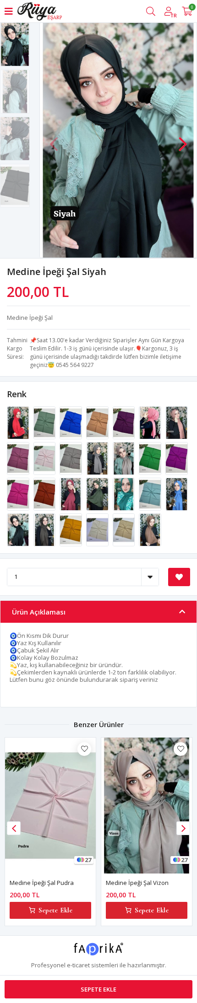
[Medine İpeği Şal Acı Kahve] (45, 529)
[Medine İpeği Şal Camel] (124, 529)
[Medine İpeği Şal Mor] (124, 422)
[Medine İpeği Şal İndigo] (176, 493)
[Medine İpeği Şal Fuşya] (18, 493)
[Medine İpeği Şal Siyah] (18, 529)
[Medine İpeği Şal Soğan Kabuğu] (176, 422)
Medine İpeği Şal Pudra (42, 883)
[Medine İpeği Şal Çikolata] (150, 529)
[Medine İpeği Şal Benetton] (150, 457)
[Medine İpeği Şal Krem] (98, 529)
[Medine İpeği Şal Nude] (150, 422)
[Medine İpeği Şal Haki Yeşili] (98, 493)
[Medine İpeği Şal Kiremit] (45, 493)
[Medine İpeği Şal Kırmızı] (18, 422)
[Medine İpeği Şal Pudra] (45, 457)
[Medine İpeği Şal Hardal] (71, 529)
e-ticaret (78, 965)
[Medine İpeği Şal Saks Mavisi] (71, 422)
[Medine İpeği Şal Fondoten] (98, 422)
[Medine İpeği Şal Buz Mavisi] (150, 493)
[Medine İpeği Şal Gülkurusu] (18, 457)
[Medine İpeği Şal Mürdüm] (176, 457)
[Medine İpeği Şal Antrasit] (98, 457)
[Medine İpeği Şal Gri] (71, 457)
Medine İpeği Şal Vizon (137, 883)
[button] (183, 139)
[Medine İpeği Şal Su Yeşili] (45, 422)
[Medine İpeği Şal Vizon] (124, 457)
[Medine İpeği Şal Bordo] (71, 493)
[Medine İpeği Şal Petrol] (124, 493)
